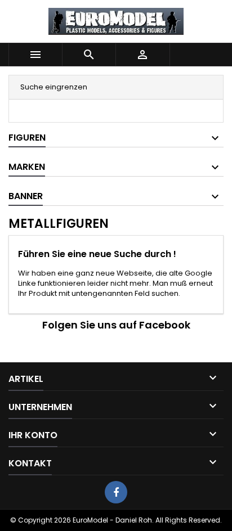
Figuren (27, 137)
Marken (26, 166)
